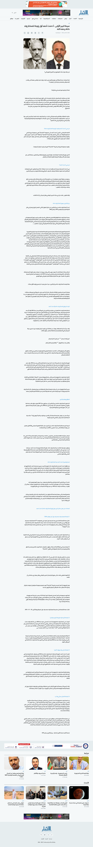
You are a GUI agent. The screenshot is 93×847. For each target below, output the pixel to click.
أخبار (70, 18)
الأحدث (75, 18)
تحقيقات (60, 18)
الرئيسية (81, 18)
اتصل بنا (46, 838)
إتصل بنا (17, 18)
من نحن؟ (50, 838)
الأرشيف (23, 18)
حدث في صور (35, 18)
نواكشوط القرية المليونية (81, 773)
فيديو (28, 18)
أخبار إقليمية (46, 18)
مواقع (11, 18)
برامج (65, 18)
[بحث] (12, 12)
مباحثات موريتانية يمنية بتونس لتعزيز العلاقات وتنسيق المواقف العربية (36, 804)
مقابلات (54, 18)
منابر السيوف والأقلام (39, 773)
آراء (40, 18)
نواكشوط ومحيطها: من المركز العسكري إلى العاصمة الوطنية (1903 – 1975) (14, 775)
